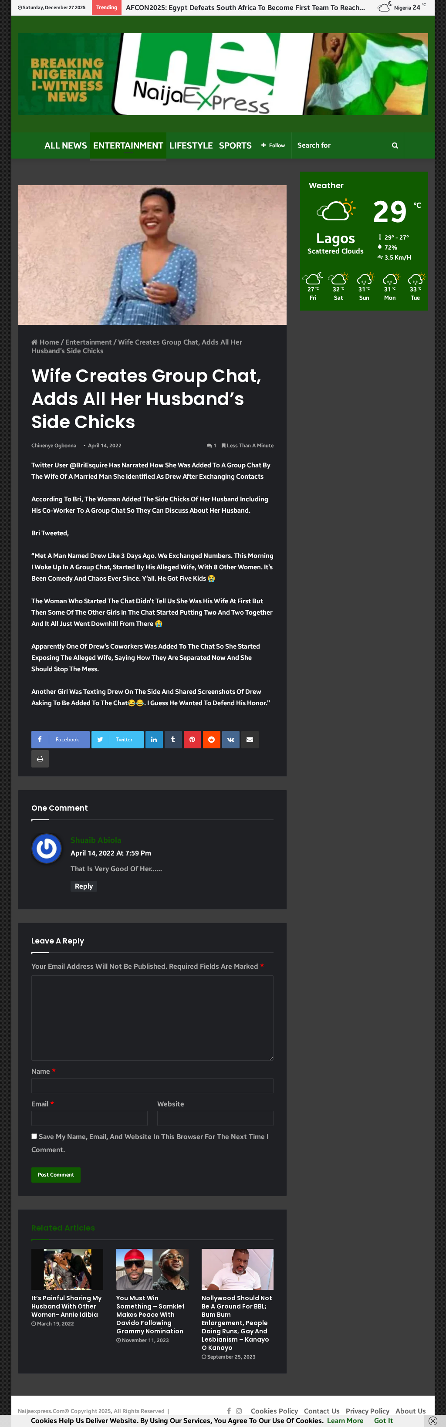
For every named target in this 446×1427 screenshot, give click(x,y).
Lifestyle (191, 145)
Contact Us (322, 1411)
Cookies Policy (274, 1411)
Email (42, 1104)
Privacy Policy (367, 1411)
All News (65, 145)
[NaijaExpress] (223, 74)
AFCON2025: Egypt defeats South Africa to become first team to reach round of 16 (263, 7)
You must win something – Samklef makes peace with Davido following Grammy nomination (150, 1315)
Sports (235, 145)
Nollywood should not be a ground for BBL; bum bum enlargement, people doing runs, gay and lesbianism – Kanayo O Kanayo (237, 1323)
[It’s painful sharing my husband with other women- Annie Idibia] (67, 1269)
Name (43, 1071)
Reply (84, 886)
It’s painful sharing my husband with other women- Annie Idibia (66, 1306)
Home (48, 342)
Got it (383, 1421)
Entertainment (128, 145)
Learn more (345, 1421)
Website (170, 1104)
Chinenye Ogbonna (53, 446)
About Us (410, 1411)
